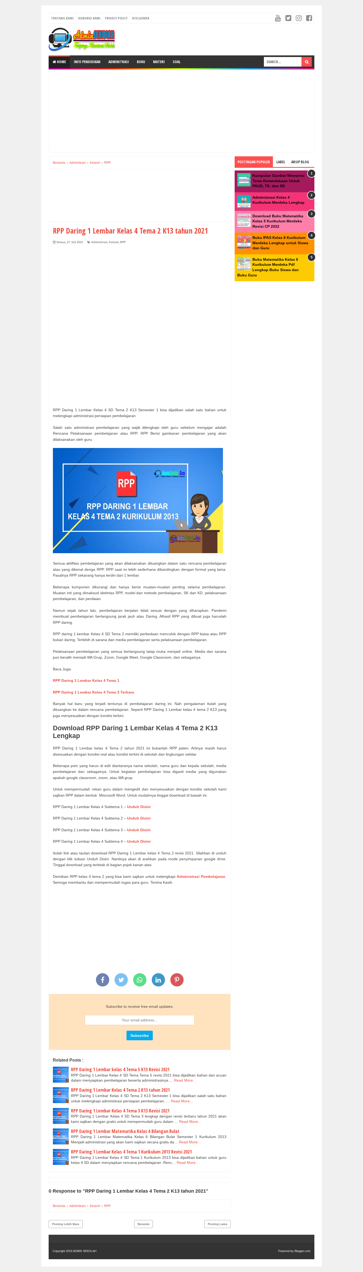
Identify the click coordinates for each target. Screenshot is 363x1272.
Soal (176, 61)
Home (61, 61)
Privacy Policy (116, 18)
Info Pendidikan (87, 61)
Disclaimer (140, 18)
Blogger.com (302, 1251)
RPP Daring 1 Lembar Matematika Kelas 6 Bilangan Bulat (125, 1131)
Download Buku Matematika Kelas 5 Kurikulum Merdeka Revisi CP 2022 (277, 221)
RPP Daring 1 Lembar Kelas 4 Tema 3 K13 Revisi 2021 (120, 1110)
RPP (123, 242)
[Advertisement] (181, 111)
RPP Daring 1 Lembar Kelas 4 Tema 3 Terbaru (93, 692)
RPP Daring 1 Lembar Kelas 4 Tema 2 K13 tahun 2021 (120, 1090)
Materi (159, 61)
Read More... (185, 1080)
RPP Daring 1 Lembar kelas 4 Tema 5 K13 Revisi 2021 (120, 1069)
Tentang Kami (62, 18)
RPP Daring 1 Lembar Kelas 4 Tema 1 (86, 680)
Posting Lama (217, 1224)
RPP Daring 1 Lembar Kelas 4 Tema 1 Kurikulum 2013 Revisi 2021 (131, 1151)
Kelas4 (113, 242)
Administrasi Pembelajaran (201, 876)
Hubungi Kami (89, 18)
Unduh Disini (139, 807)
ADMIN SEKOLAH (84, 1251)
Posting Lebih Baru (65, 1224)
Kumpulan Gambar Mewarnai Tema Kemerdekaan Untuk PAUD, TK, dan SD (278, 180)
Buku (141, 61)
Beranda (143, 1224)
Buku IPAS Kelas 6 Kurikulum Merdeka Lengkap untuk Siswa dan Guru (280, 242)
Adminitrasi (118, 61)
